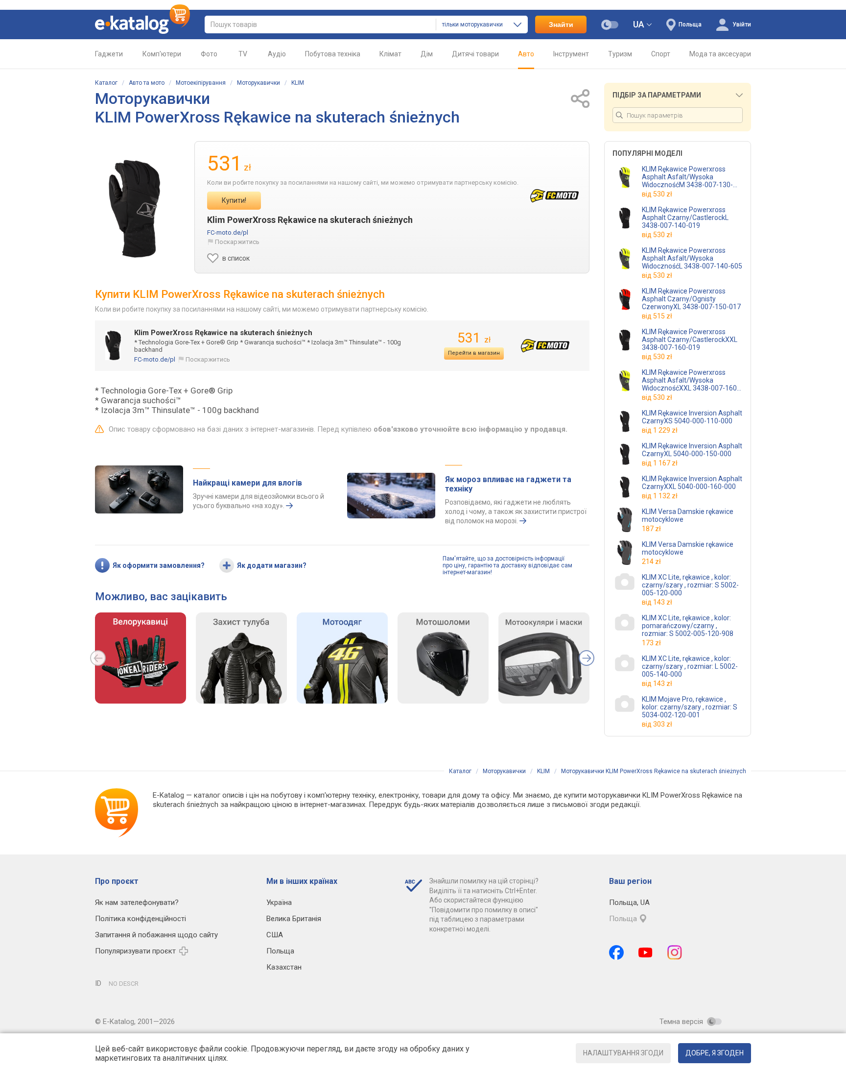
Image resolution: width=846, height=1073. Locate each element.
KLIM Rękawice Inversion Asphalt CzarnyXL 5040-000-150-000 (692, 450)
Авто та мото (146, 82)
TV (243, 54)
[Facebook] (616, 952)
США (274, 934)
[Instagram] (674, 952)
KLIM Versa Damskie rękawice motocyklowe (687, 515)
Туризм (620, 54)
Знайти (561, 24)
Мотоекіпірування (201, 82)
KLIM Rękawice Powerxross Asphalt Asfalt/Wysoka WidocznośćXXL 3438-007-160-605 (690, 380)
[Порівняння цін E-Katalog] (142, 24)
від (657, 194)
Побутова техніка (332, 54)
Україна (279, 902)
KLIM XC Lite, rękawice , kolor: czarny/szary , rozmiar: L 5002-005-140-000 (690, 666)
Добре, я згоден (714, 1053)
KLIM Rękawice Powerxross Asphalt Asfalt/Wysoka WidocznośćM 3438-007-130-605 (687, 177)
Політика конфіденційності (140, 918)
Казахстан (284, 967)
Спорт (660, 54)
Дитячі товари (475, 54)
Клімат (390, 54)
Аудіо (277, 54)
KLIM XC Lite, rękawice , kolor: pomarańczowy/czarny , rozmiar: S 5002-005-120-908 (687, 625)
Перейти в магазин (474, 353)
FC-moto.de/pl (227, 232)
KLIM (297, 82)
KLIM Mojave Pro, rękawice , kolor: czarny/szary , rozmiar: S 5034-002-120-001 (689, 707)
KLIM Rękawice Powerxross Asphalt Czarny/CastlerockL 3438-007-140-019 (685, 217)
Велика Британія (293, 918)
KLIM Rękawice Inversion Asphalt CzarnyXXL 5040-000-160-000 (692, 482)
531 (474, 338)
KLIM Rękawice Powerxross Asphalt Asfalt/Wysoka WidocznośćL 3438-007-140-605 (692, 258)
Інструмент (571, 54)
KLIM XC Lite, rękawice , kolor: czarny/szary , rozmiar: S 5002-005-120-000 (690, 585)
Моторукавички (258, 82)
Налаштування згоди (623, 1053)
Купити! (234, 200)
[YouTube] (645, 952)
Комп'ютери (161, 54)
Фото (209, 54)
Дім (427, 54)
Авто (526, 54)
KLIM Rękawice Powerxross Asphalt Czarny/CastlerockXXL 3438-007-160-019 (689, 339)
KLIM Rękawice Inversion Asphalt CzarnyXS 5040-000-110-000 (692, 417)
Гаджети (109, 54)
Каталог (106, 82)
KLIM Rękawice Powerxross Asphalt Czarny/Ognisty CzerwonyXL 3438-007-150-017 (691, 299)
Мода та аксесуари (720, 54)
